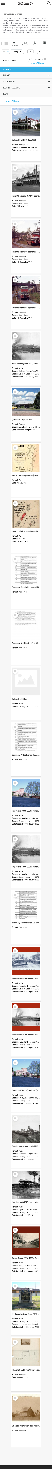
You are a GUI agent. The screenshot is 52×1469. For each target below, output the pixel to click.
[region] (26, 86)
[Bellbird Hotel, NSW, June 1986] (26, 122)
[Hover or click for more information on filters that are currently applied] (45, 59)
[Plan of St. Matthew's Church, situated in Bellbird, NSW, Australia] (26, 1352)
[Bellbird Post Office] (26, 681)
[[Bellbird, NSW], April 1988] (26, 402)
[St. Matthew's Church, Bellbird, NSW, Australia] (26, 1408)
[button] (25, 43)
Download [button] (14, 43)
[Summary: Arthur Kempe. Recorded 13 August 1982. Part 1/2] (26, 737)
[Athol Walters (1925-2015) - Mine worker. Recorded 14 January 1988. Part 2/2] (26, 346)
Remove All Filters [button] (37, 63)
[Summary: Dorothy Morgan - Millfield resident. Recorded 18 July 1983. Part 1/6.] (26, 570)
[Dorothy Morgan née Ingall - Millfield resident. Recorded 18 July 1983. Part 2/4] (26, 1129)
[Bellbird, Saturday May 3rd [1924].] (26, 458)
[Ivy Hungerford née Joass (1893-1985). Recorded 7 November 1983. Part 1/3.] (26, 1296)
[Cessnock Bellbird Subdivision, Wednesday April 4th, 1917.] (26, 514)
